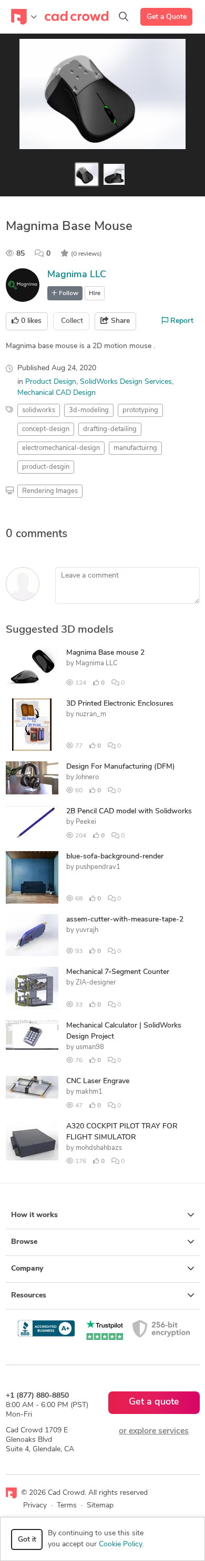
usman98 (90, 1047)
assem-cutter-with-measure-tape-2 (124, 920)
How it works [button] (34, 1215)
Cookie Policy (120, 1544)
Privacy (35, 1506)
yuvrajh (87, 930)
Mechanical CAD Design (56, 393)
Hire (94, 293)
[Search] (123, 17)
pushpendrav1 (98, 867)
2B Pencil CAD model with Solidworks (129, 811)
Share (119, 321)
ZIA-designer (96, 982)
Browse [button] (24, 1242)
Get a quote (154, 1402)
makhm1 (89, 1091)
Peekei (86, 822)
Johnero (87, 777)
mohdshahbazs (99, 1148)
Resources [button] (28, 1296)
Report (180, 321)
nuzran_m (91, 714)
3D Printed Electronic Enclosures (119, 704)
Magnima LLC (76, 275)
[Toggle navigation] (24, 16)
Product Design (50, 382)
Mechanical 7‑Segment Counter (117, 972)
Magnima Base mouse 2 (105, 653)
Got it (27, 1540)
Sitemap (100, 1506)
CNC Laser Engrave (97, 1081)
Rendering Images (50, 491)
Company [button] (27, 1269)
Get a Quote (167, 17)
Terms (67, 1506)
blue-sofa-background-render (114, 857)
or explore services (154, 1431)
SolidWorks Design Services (126, 382)
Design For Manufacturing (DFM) (120, 767)
